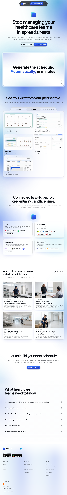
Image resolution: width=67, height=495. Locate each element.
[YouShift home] (25, 3)
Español (9, 488)
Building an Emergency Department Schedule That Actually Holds (14, 332)
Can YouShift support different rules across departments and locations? (27, 402)
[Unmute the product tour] (61, 83)
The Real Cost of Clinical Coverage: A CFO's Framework (44, 302)
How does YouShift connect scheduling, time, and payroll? (23, 414)
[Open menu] (45, 3)
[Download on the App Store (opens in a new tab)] (7, 455)
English (4, 488)
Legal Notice (49, 472)
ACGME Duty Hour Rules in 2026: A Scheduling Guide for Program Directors (47, 332)
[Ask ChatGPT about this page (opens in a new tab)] (3, 481)
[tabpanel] (33, 144)
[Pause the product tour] (61, 80)
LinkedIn (26, 472)
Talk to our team (41, 44)
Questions (5, 467)
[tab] (18, 109)
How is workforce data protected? (15, 431)
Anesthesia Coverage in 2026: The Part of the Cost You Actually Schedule (15, 302)
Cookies (48, 475)
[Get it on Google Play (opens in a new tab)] (17, 455)
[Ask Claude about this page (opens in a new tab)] (6, 481)
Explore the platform (26, 44)
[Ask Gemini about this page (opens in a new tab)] (8, 481)
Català (13, 488)
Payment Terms (50, 469)
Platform (5, 464)
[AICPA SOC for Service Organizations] (21, 448)
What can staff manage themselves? (16, 408)
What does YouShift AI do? (13, 426)
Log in (4, 469)
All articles (58, 271)
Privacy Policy (49, 464)
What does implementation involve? (16, 420)
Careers (26, 467)
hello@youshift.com (29, 469)
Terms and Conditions (51, 467)
